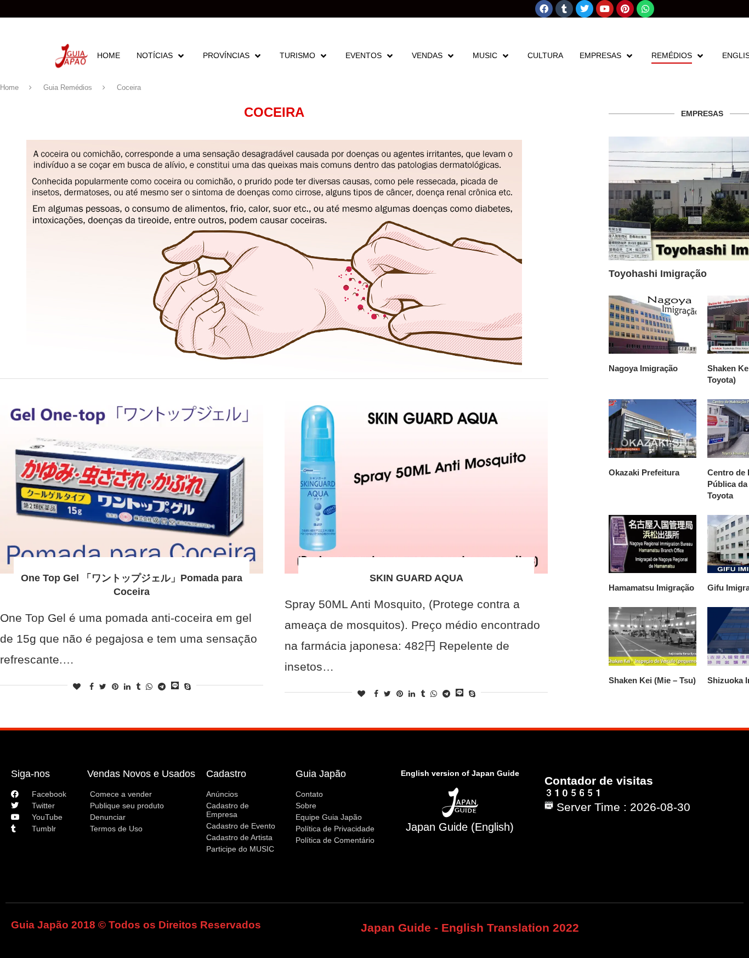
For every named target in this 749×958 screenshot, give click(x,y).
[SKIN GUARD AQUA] (416, 486)
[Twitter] (584, 9)
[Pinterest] (625, 9)
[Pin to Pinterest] (115, 686)
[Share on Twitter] (102, 686)
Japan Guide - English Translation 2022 (470, 927)
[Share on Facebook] (91, 686)
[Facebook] (544, 9)
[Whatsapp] (645, 9)
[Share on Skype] (187, 686)
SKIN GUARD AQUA (416, 577)
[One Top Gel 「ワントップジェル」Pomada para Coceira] (131, 486)
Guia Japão (321, 773)
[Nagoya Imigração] (652, 325)
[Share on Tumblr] (138, 686)
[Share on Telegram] (162, 686)
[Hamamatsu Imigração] (652, 544)
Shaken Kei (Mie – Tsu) (652, 680)
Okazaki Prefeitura (644, 472)
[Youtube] (605, 9)
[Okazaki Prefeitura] (652, 428)
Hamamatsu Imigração (651, 587)
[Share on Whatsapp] (149, 686)
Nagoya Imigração (643, 368)
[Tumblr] (564, 9)
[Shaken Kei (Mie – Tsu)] (652, 636)
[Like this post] (77, 686)
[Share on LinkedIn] (127, 686)
